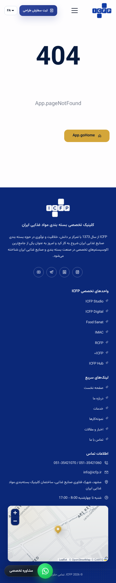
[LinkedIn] (64, 272)
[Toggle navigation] (74, 10)
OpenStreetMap (81, 560)
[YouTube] (38, 272)
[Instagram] (77, 272)
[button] (58, 530)
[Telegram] (51, 272)
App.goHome (84, 136)
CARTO (98, 560)
